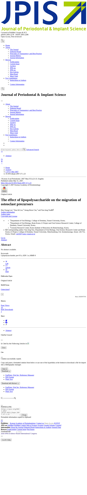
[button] (3, 41)
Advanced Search (32, 150)
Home (7, 45)
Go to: (3, 238)
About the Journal (17, 427)
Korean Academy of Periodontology (23, 423)
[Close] (2, 357)
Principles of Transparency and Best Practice (26, 54)
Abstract (8, 156)
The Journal (14, 49)
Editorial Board (15, 52)
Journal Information (17, 58)
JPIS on (13, 68)
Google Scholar (49, 425)
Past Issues (30, 429)
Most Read (14, 74)
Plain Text (9, 379)
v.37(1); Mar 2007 (11, 172)
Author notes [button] (5, 214)
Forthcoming (14, 62)
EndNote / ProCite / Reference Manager (19, 375)
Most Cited (14, 76)
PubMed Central (20, 425)
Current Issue (14, 64)
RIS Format (9, 377)
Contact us (40, 423)
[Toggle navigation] (2, 39)
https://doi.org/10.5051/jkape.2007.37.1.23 (16, 183)
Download (5, 371)
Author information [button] (8, 212)
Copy (4, 369)
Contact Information (17, 84)
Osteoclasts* (5, 289)
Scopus (40, 425)
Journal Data (56, 427)
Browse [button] (8, 60)
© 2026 (19, 431)
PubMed (10, 425)
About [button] (7, 47)
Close (4, 348)
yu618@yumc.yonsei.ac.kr (25, 234)
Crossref (58, 425)
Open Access (49, 423)
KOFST (57, 423)
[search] (24, 149)
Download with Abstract (10, 383)
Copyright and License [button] (9, 216)
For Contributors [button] (11, 78)
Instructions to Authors (18, 80)
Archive (13, 66)
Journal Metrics (15, 56)
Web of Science (31, 425)
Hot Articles (14, 72)
